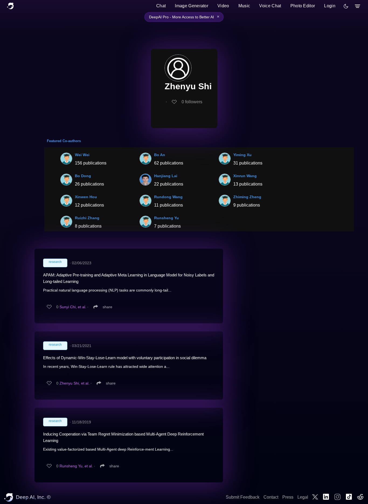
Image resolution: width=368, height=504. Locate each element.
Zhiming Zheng (247, 197)
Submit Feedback (242, 497)
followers (192, 102)
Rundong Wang (168, 197)
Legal (302, 497)
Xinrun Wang (245, 176)
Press (287, 497)
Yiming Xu (242, 155)
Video (223, 6)
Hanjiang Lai (165, 176)
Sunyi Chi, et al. (73, 307)
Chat (161, 6)
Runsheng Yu (166, 218)
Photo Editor (302, 6)
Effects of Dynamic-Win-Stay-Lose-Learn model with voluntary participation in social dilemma (124, 357)
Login (329, 6)
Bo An (159, 155)
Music (244, 6)
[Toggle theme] (346, 6)
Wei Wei (82, 155)
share (107, 307)
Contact (270, 497)
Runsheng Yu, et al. (76, 466)
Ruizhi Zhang (87, 218)
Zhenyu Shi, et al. (74, 383)
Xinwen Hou (86, 197)
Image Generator (191, 6)
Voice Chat (270, 6)
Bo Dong (83, 176)
